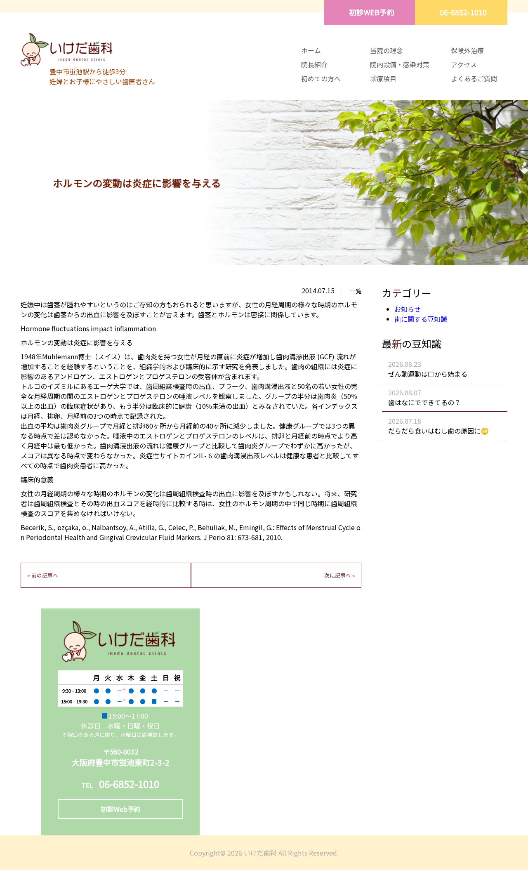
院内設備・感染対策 (399, 64)
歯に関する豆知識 (420, 319)
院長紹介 (314, 64)
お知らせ (407, 309)
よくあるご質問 (474, 78)
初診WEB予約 (371, 12)
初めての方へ (321, 78)
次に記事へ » (339, 575)
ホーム (311, 50)
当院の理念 (386, 50)
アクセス (464, 64)
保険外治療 (467, 50)
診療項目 (383, 78)
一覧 (355, 290)
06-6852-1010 (463, 12)
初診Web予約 (121, 809)
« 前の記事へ (42, 575)
